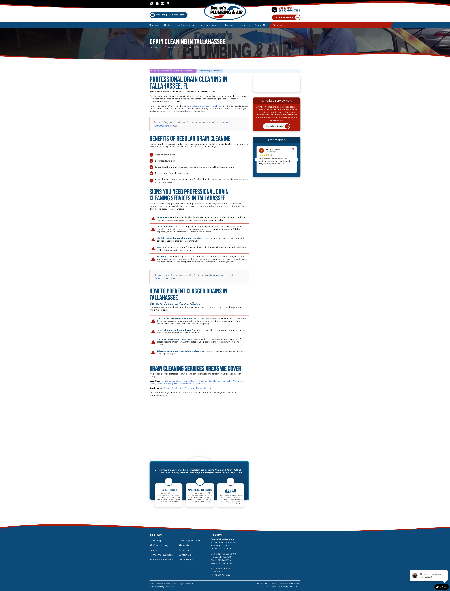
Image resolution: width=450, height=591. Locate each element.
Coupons (184, 550)
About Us (245, 25)
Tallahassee (164, 71)
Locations (230, 25)
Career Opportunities (190, 540)
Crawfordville (177, 388)
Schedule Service (284, 17)
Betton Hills (195, 381)
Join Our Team (170, 15)
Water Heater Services (162, 559)
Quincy (167, 388)
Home (153, 71)
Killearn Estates (182, 381)
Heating (168, 25)
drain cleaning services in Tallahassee (205, 106)
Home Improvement (209, 25)
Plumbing (154, 25)
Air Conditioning (185, 25)
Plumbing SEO (156, 587)
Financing (278, 25)
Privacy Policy (186, 559)
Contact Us (260, 25)
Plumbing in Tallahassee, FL (184, 71)
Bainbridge (190, 388)
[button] (296, 159)
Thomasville (201, 388)
